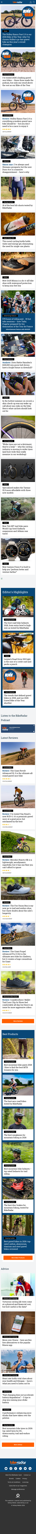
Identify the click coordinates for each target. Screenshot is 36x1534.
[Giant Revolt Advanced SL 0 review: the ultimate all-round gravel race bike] (18, 753)
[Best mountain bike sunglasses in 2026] (18, 1118)
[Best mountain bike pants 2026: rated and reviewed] (18, 1048)
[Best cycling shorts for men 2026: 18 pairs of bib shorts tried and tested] (18, 188)
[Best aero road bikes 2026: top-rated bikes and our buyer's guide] (18, 1085)
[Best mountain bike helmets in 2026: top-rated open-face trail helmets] (18, 1152)
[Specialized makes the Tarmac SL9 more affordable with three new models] (18, 470)
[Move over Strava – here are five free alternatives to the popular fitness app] (18, 1322)
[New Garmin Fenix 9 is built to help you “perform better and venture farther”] (18, 549)
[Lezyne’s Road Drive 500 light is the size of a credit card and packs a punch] (18, 643)
